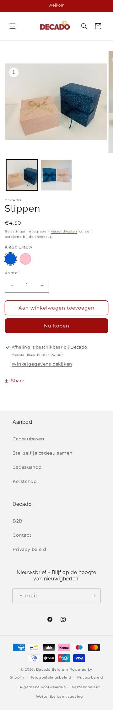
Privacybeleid (90, 677)
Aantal (12, 272)
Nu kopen (56, 326)
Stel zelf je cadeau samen (43, 453)
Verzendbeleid (86, 687)
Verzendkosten (64, 231)
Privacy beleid (29, 549)
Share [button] (17, 380)
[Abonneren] (93, 596)
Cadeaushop (27, 467)
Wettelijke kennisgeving (59, 696)
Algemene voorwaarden (42, 687)
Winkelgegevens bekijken (42, 364)
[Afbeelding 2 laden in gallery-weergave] (56, 175)
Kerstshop (24, 481)
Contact (22, 535)
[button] (12, 26)
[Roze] (25, 259)
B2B (18, 521)
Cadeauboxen (28, 439)
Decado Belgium (52, 669)
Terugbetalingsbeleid (50, 677)
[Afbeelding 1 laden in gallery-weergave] (22, 175)
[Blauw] (10, 259)
